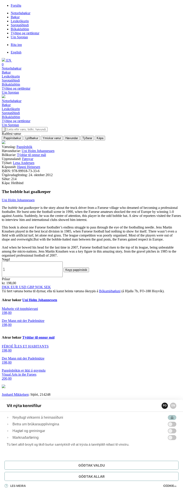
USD (23, 287)
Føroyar (27, 159)
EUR (15, 287)
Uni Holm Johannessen (38, 151)
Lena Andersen (23, 163)
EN (173, 405)
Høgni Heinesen (28, 167)
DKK (6, 287)
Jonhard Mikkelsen (15, 394)
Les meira (18, 486)
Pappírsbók (24, 147)
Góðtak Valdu (91, 465)
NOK (39, 287)
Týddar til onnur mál (31, 155)
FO (164, 405)
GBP (31, 287)
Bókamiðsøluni (110, 291)
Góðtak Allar (92, 476)
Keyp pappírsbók (76, 270)
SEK (47, 287)
